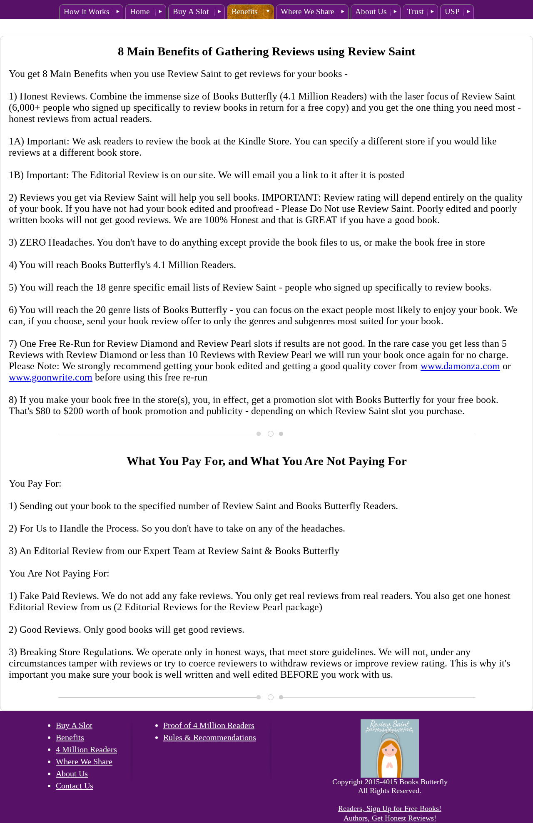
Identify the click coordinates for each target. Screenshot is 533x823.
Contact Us (74, 785)
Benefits (245, 11)
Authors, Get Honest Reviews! (390, 818)
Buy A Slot (192, 11)
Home (141, 11)
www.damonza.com (460, 366)
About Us (370, 11)
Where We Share (307, 11)
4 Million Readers (86, 749)
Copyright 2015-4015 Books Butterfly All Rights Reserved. (390, 786)
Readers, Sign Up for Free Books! (389, 808)
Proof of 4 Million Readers (208, 725)
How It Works (86, 11)
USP (452, 11)
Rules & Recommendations (209, 737)
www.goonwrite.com (50, 377)
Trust (415, 11)
